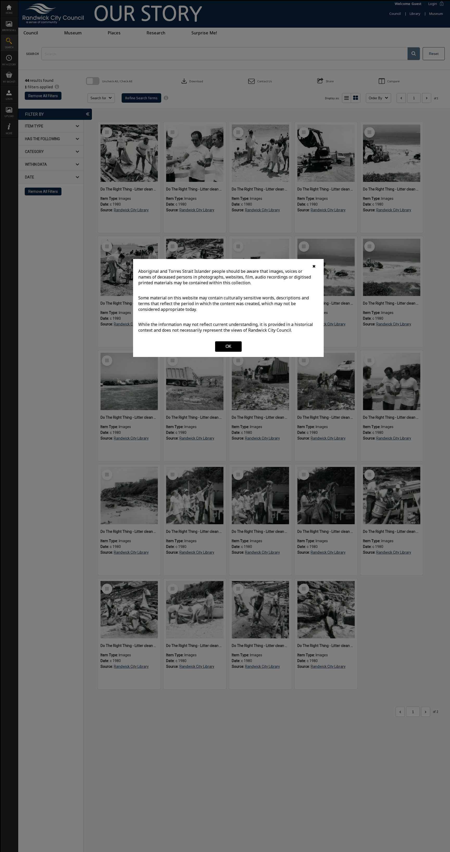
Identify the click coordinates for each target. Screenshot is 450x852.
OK (229, 346)
